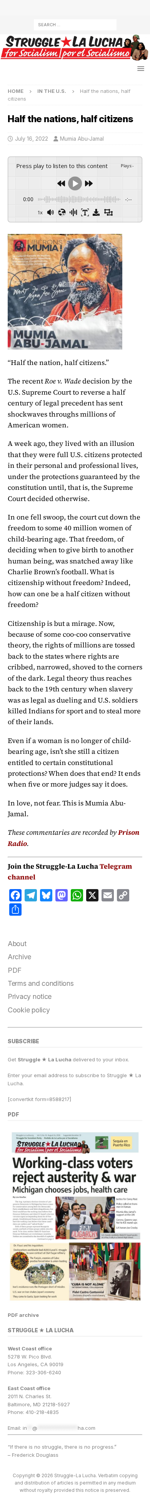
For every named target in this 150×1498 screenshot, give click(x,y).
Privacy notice (30, 996)
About (17, 944)
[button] (139, 68)
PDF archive (23, 1315)
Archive (19, 957)
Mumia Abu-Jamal (82, 138)
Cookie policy (29, 1010)
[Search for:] (75, 24)
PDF (15, 970)
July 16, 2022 (31, 138)
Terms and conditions (41, 983)
